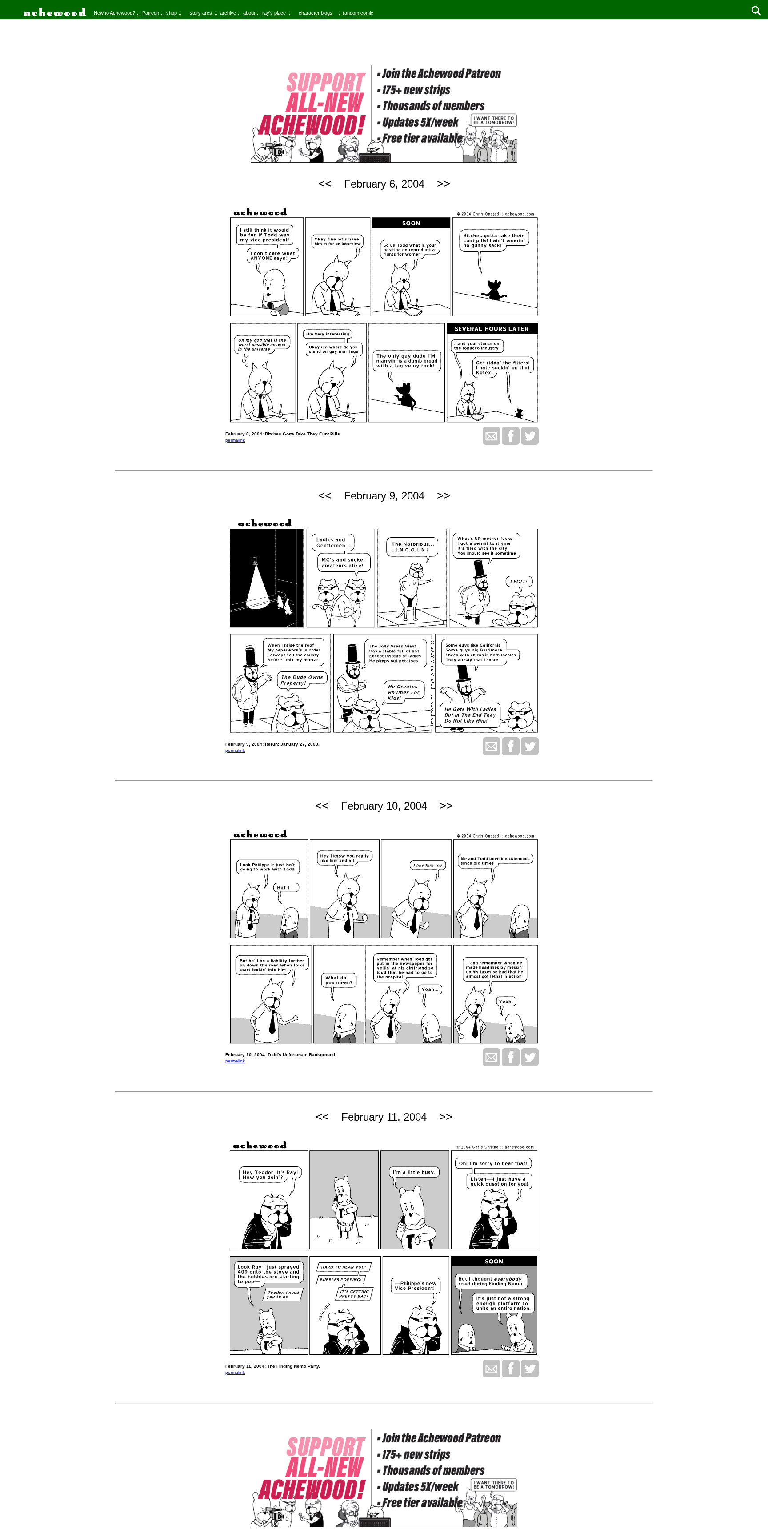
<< (325, 183)
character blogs (315, 13)
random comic (358, 13)
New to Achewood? (114, 13)
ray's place (274, 13)
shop (171, 13)
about (249, 13)
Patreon (150, 13)
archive (228, 13)
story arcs (201, 13)
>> (443, 183)
